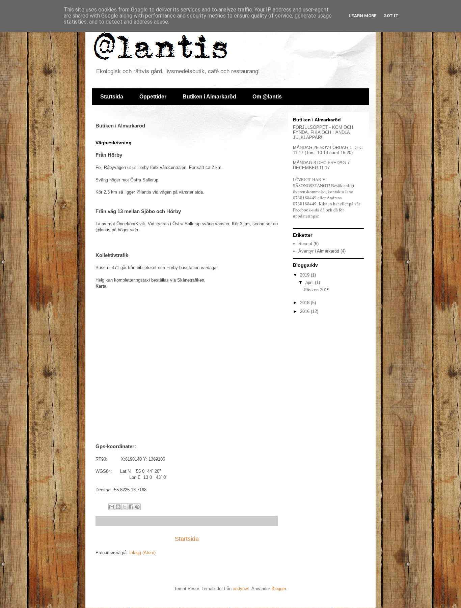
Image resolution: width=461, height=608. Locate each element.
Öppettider (152, 96)
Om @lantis (267, 96)
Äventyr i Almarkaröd (318, 251)
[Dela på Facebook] (131, 506)
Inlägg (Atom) (142, 552)
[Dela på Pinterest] (137, 506)
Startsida (111, 96)
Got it (391, 15)
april (310, 282)
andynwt (241, 588)
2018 (305, 302)
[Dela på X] (124, 506)
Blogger (278, 588)
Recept (305, 243)
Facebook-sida (306, 210)
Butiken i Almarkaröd (209, 96)
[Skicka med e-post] (111, 506)
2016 (305, 311)
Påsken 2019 (316, 289)
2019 (305, 275)
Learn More (363, 15)
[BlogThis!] (118, 506)
